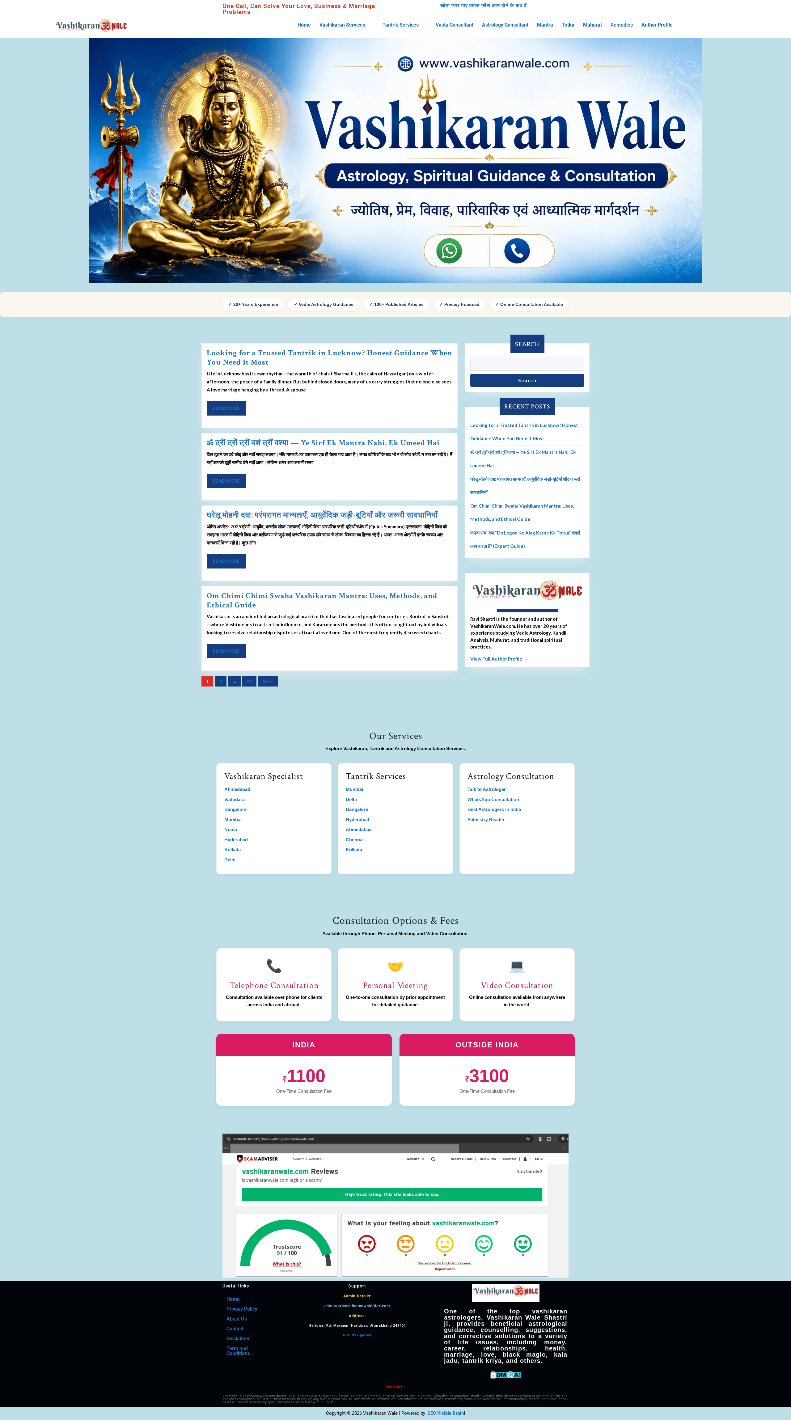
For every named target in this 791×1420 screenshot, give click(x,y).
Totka (568, 25)
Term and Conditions (238, 1351)
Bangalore (235, 809)
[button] (346, 25)
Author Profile (657, 25)
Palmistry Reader (486, 819)
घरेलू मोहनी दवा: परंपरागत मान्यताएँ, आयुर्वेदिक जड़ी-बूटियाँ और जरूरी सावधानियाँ (322, 515)
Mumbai (233, 819)
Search (527, 344)
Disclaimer (238, 1339)
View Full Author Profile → (499, 658)
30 (249, 681)
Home (304, 25)
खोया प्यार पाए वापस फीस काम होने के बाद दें (483, 5)
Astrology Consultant (505, 25)
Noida (230, 829)
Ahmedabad (237, 789)
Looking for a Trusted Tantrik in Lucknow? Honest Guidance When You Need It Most (329, 357)
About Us (236, 1319)
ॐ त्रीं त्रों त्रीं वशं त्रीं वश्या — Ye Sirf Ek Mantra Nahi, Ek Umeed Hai (323, 443)
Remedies (622, 25)
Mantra (545, 25)
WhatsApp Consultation (493, 799)
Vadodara (234, 799)
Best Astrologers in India (494, 809)
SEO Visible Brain (446, 1413)
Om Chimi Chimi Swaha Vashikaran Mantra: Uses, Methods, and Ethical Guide (322, 600)
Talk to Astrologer (486, 789)
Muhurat (592, 25)
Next (268, 681)
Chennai (355, 839)
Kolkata (232, 849)
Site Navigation (357, 1335)
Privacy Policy (241, 1309)
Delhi (229, 859)
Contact (234, 1329)
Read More (229, 406)
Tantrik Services (401, 25)
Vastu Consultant (454, 25)
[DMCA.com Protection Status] (505, 1374)
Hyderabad (236, 839)
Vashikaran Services (342, 25)
